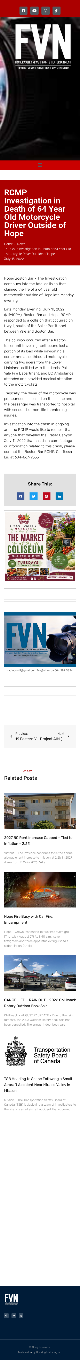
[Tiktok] (57, 11)
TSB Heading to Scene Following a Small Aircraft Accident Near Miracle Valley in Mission (38, 1085)
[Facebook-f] (23, 11)
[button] (20, 496)
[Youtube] (34, 11)
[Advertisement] (40, 116)
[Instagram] (45, 11)
